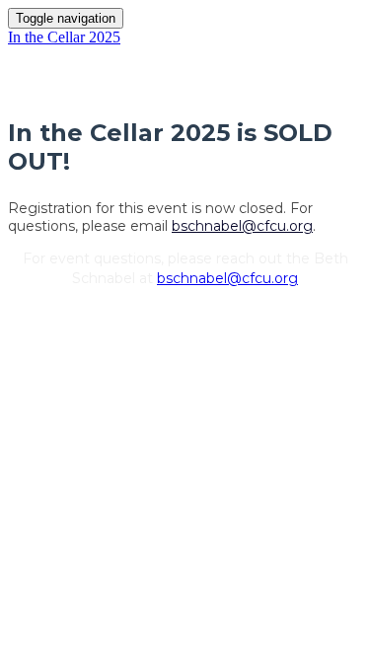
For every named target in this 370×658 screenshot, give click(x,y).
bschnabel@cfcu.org (242, 226)
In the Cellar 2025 (64, 37)
